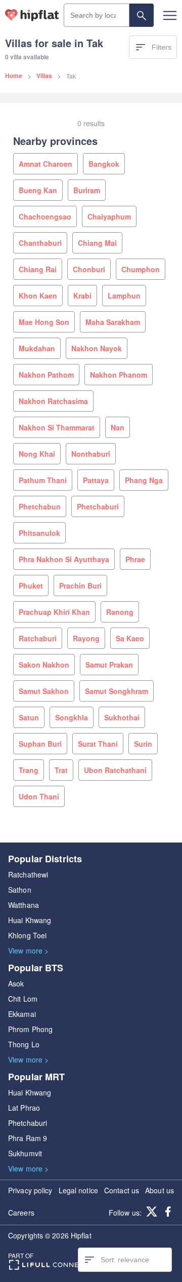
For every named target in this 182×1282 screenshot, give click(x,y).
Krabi (82, 295)
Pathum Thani (43, 480)
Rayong (86, 638)
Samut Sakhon (44, 691)
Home (13, 75)
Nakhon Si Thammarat (57, 427)
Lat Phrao (24, 1108)
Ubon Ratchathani (115, 770)
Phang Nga (144, 480)
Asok (16, 983)
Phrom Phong (30, 1029)
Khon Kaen (38, 295)
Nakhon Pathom (46, 375)
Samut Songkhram (116, 691)
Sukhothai (122, 717)
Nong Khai (37, 454)
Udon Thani (39, 796)
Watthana (23, 905)
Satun (29, 717)
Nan (117, 427)
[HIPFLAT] (32, 15)
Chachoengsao (45, 216)
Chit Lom (22, 999)
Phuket (31, 585)
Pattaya (96, 480)
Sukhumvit (25, 1153)
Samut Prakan (109, 665)
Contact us (121, 1190)
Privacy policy (30, 1190)
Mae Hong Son (44, 322)
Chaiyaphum (109, 216)
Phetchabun (40, 506)
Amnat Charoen (45, 164)
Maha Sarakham (112, 322)
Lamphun (124, 295)
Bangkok (103, 164)
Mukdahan (37, 348)
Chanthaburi (40, 243)
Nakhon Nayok (96, 348)
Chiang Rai (38, 269)
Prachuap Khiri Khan (54, 612)
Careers (21, 1212)
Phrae (135, 559)
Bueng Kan (38, 190)
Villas (44, 75)
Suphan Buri (40, 744)
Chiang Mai (97, 243)
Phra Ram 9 (27, 1138)
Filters (161, 47)
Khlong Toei (27, 935)
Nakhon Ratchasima (53, 401)
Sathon (19, 890)
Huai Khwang (29, 920)
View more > (28, 950)
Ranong (119, 612)
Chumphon (140, 269)
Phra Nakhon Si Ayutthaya (64, 559)
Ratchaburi (38, 638)
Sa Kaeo (130, 638)
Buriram (86, 190)
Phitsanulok (39, 533)
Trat (61, 770)
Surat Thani (98, 744)
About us (159, 1190)
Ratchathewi (28, 874)
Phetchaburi (98, 506)
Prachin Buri (80, 585)
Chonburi (89, 269)
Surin (143, 744)
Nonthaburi (90, 454)
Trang (28, 770)
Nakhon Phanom (118, 375)
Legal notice (78, 1190)
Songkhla (71, 717)
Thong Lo (23, 1044)
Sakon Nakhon (44, 665)
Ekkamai (22, 1014)
